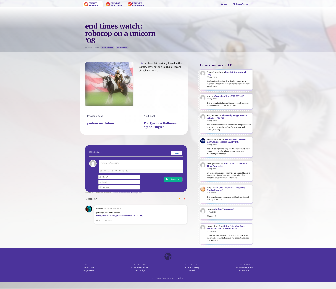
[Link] (127, 171)
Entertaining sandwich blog (226, 73)
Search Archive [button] (242, 4)
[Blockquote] (123, 171)
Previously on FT (139, 267)
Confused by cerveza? (224, 209)
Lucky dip (140, 270)
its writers (179, 278)
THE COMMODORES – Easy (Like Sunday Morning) (226, 189)
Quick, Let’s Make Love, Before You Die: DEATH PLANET (226, 227)
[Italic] (105, 171)
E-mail (192, 270)
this (141, 63)
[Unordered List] (119, 171)
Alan (247, 270)
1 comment (122, 47)
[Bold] (101, 171)
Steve (92, 270)
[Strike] (112, 171)
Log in (226, 4)
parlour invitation (100, 123)
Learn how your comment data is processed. (127, 193)
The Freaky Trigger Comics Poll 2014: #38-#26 (227, 116)
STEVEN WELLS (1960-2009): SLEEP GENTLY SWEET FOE (226, 140)
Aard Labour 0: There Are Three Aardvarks (227, 164)
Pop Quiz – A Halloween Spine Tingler (161, 125)
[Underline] (108, 171)
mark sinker (107, 47)
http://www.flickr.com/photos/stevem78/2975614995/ (119, 215)
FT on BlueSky (192, 267)
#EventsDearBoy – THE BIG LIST (229, 96)
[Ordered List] (116, 171)
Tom (91, 267)
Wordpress (247, 267)
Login (176, 153)
